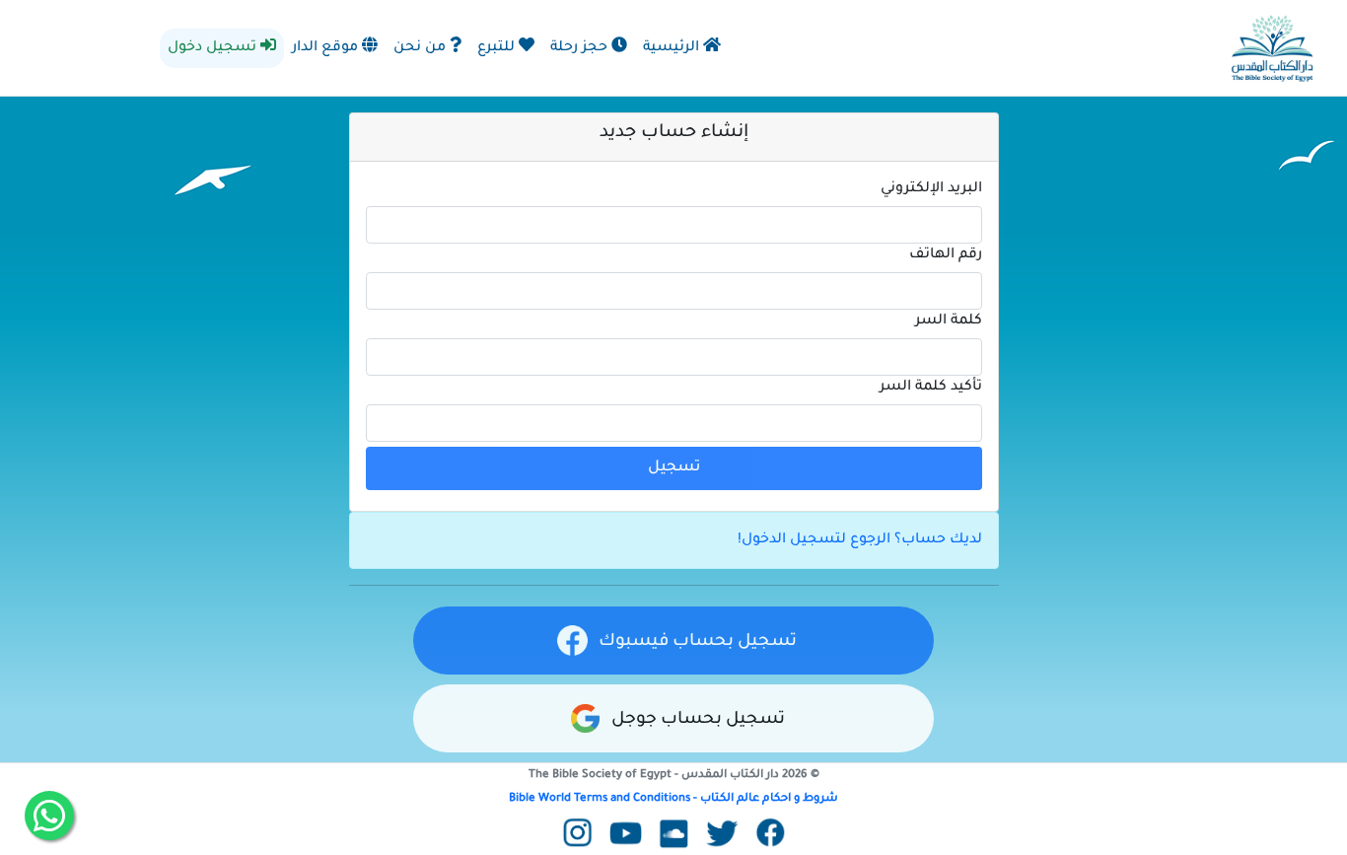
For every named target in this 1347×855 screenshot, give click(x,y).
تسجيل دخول (214, 48)
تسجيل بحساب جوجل (696, 720)
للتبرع (498, 48)
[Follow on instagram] (577, 835)
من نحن (421, 48)
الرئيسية (673, 48)
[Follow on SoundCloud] (674, 835)
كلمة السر (948, 321)
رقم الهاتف (945, 255)
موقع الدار (327, 48)
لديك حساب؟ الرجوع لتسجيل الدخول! (860, 540)
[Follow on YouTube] (625, 835)
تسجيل (674, 468)
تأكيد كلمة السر (931, 387)
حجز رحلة (580, 48)
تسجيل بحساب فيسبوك (696, 642)
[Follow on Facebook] (770, 835)
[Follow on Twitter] (722, 835)
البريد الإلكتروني (931, 189)
